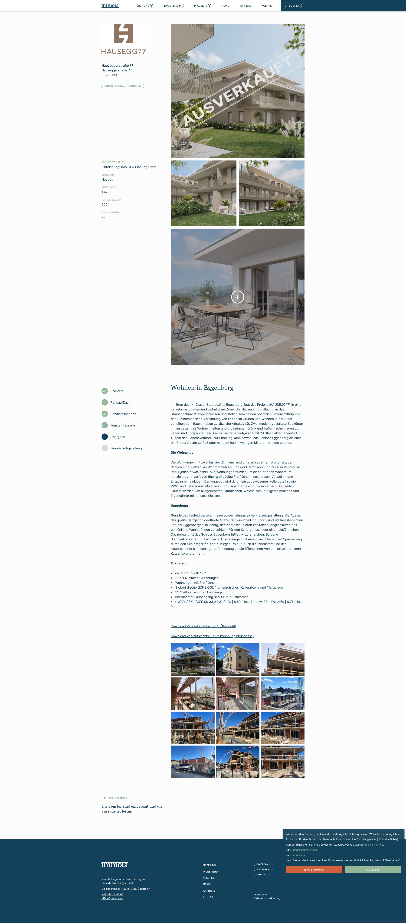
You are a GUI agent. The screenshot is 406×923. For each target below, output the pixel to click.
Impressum (260, 894)
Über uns (209, 865)
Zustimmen (373, 870)
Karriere (245, 5)
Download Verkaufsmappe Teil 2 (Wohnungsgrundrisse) (212, 636)
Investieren (211, 871)
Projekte (209, 878)
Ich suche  (293, 5)
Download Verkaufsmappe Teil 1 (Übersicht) (203, 626)
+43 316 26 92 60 (112, 894)
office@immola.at (112, 898)
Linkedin (261, 874)
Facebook (262, 864)
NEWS (225, 5)
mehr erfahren (373, 844)
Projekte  (202, 5)
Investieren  (174, 5)
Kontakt (268, 5)
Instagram (263, 869)
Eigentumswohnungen (122, 86)
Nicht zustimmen (314, 870)
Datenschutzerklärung (267, 898)
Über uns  (144, 5)
